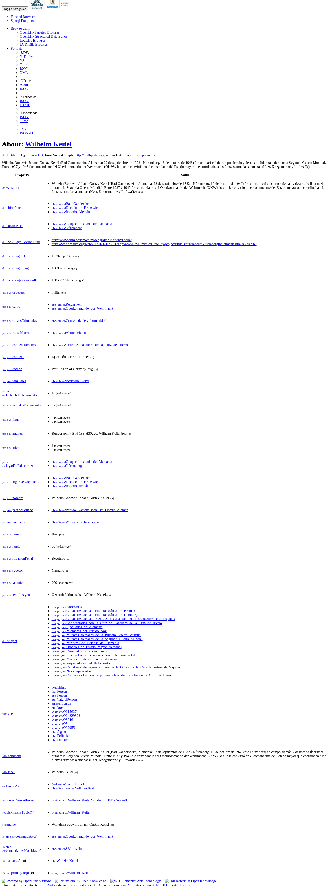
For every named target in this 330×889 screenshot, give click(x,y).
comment (11, 756)
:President (61, 740)
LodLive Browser (32, 40)
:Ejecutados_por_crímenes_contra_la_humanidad (93, 655)
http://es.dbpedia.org (89, 155)
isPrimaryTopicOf (17, 812)
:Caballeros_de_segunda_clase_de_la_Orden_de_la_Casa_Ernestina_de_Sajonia (116, 667)
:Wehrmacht (67, 848)
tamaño (12, 582)
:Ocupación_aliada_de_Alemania (82, 224)
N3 (22, 60)
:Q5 (60, 724)
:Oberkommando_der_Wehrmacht (82, 308)
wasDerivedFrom (18, 800)
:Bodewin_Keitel (70, 381)
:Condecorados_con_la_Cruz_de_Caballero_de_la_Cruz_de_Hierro (107, 623)
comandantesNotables (19, 848)
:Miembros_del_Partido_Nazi (79, 631)
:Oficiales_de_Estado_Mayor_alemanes (87, 647)
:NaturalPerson (64, 699)
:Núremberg (67, 228)
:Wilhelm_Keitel (71, 812)
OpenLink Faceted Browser (39, 32)
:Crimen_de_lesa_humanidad (79, 320)
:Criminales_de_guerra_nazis (79, 651)
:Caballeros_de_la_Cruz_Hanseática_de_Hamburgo (95, 615)
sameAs (10, 786)
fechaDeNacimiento (21, 405)
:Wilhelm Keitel (68, 784)
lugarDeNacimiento (21, 482)
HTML (25, 105)
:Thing (59, 687)
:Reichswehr (67, 304)
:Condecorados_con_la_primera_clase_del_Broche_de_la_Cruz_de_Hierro (112, 675)
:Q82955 (63, 728)
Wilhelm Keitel (48, 144)
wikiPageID (13, 256)
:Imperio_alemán (70, 486)
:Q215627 (64, 711)
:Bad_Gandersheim (72, 204)
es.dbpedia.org (145, 155)
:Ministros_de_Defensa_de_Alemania (85, 643)
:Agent (58, 707)
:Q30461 (63, 720)
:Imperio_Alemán (71, 212)
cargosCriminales (19, 320)
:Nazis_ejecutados (71, 671)
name (9, 824)
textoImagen (16, 595)
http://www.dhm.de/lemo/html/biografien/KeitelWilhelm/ (92, 240)
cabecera (13, 292)
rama (10, 534)
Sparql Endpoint (22, 21)
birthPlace (12, 208)
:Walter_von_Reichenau (75, 522)
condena (13, 357)
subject (9, 641)
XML (24, 73)
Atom (24, 85)
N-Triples (26, 56)
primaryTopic (18, 873)
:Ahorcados (67, 607)
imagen (12, 433)
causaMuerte (16, 333)
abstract (10, 187)
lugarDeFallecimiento (19, 464)
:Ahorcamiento (69, 333)
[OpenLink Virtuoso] (26, 881)
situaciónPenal (17, 558)
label (8, 772)
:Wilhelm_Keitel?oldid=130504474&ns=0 (89, 800)
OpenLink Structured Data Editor (43, 36)
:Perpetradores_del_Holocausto (81, 663)
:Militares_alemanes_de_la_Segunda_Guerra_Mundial (97, 639)
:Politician (61, 736)
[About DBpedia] (37, 9)
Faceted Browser (23, 17)
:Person (59, 691)
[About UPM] (59, 9)
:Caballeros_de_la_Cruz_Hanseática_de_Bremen (93, 611)
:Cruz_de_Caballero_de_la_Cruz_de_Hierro (90, 345)
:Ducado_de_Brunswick (75, 208)
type (7, 713)
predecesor (15, 522)
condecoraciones (19, 345)
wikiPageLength (16, 268)
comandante (19, 836)
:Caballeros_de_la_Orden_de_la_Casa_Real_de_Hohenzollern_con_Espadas (113, 619)
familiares (14, 381)
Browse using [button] (20, 28)
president (36, 155)
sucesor (12, 570)
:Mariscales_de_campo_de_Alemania (85, 659)
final (10, 419)
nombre (12, 498)
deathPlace (12, 226)
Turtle (24, 65)
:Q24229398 (66, 715)
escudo (12, 369)
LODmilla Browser (33, 44)
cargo (11, 306)
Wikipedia (55, 885)
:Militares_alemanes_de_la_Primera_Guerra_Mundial (96, 635)
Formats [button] (16, 48)
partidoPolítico (17, 510)
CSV (23, 129)
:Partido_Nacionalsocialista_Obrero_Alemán (90, 510)
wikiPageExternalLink (21, 242)
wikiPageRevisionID (20, 280)
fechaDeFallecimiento (19, 393)
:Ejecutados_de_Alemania (77, 627)
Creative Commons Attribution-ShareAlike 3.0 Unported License (145, 885)
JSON (24, 69)
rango (11, 546)
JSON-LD (27, 133)
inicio (11, 447)
